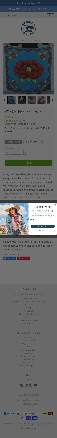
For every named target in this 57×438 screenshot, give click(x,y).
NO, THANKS (42, 230)
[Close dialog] (55, 204)
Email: (32, 219)
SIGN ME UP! (42, 226)
